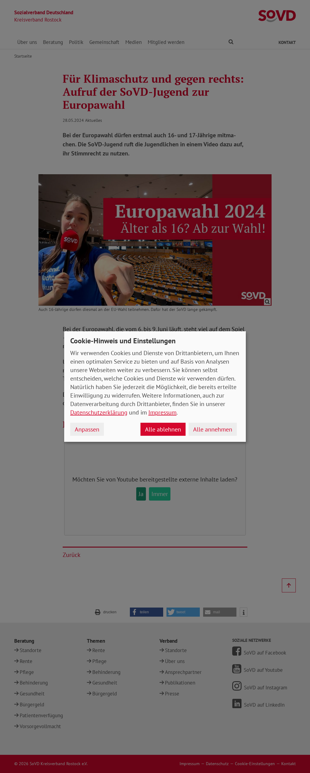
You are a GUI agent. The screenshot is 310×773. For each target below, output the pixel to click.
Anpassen (87, 429)
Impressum (162, 412)
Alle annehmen (212, 429)
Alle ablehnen (163, 429)
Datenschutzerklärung (98, 412)
